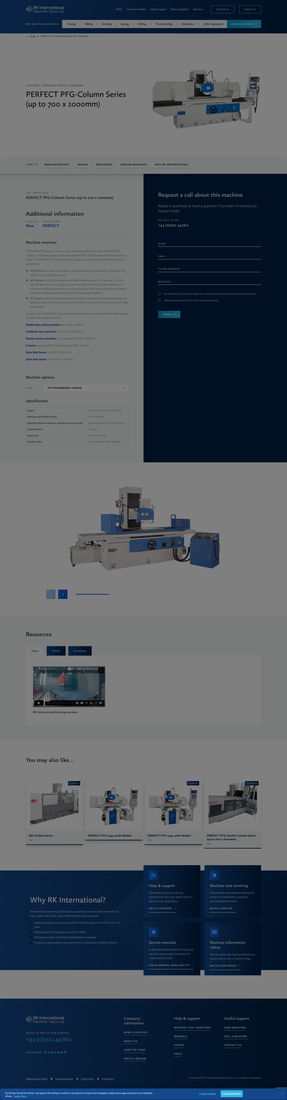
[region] (143, 1094)
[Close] (281, 1094)
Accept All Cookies (231, 1093)
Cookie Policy (20, 1096)
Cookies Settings (207, 1093)
